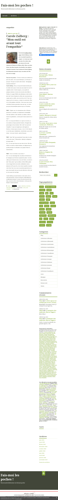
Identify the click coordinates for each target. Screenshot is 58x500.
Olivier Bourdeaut (49, 334)
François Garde (43, 335)
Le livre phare (43, 386)
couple (42, 193)
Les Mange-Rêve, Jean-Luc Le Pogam (47, 85)
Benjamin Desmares (50, 341)
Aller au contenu (5, 1)
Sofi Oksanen (46, 365)
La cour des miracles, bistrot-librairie (47, 393)
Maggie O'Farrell (52, 369)
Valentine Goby (49, 361)
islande (47, 206)
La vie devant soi (45, 383)
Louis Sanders (45, 339)
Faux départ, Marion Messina (46, 95)
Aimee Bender (46, 355)
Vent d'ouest (46, 397)
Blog (42, 235)
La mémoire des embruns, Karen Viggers (47, 311)
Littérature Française (46, 256)
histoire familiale (10, 187)
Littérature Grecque (46, 259)
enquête (48, 209)
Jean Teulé (47, 353)
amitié (41, 186)
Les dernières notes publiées (29, 494)
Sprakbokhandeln (44, 416)
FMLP (41, 310)
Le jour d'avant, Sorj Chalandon (46, 162)
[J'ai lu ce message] (56, 497)
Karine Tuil (47, 350)
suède (48, 199)
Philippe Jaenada (47, 376)
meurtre (48, 196)
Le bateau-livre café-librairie (48, 392)
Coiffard (44, 396)
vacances (49, 222)
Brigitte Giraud (43, 349)
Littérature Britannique (47, 250)
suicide (55, 196)
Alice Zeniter (45, 359)
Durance (53, 397)
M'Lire (41, 401)
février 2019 (42, 444)
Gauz (40, 344)
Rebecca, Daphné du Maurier (45, 153)
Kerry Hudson (51, 342)
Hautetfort (32, 493)
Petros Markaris (47, 344)
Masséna (44, 405)
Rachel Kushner (46, 356)
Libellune (48, 394)
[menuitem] (5, 15)
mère (41, 206)
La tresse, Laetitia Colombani (45, 133)
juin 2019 (41, 440)
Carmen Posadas (46, 366)
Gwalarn (41, 384)
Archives (14, 16)
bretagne (42, 212)
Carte (41, 427)
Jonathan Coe (43, 342)
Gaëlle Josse (50, 370)
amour (46, 219)
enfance (42, 199)
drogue (52, 203)
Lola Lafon (47, 345)
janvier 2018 (42, 457)
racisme (53, 206)
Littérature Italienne (46, 262)
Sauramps (42, 410)
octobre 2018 (42, 448)
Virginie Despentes (47, 340)
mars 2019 (42, 442)
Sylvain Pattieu (50, 343)
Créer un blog (26, 493)
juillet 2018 (42, 451)
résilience (42, 222)
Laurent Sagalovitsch (45, 372)
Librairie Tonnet (49, 412)
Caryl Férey (45, 368)
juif (41, 219)
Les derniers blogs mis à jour (19, 494)
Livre (24, 187)
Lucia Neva (47, 352)
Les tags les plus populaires (39, 494)
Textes (42, 286)
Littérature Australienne (47, 247)
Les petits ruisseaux (48, 406)
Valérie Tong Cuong (51, 374)
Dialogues (41, 388)
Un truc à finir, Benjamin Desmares (47, 143)
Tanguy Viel (50, 373)
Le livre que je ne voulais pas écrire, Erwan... (48, 301)
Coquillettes (45, 413)
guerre (52, 219)
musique (42, 190)
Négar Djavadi (51, 336)
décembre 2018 (43, 446)
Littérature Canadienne (47, 253)
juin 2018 (41, 453)
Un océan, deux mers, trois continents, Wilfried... (48, 124)
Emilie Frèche (43, 375)
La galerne (54, 407)
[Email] (48, 61)
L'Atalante (42, 398)
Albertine (41, 417)
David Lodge (51, 335)
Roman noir (44, 283)
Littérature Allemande (47, 241)
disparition (43, 215)
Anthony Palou (47, 362)
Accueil (4, 16)
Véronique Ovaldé (44, 358)
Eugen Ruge (53, 357)
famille (49, 190)
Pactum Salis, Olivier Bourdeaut (46, 75)
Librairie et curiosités (47, 389)
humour (42, 209)
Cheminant (52, 390)
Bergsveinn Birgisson (49, 348)
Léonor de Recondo (44, 357)
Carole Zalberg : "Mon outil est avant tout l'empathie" (17, 41)
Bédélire (45, 402)
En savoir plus (18, 498)
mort (51, 193)
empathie (23, 186)
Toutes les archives (44, 462)
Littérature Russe (45, 268)
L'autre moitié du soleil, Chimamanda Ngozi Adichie (47, 105)
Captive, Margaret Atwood (47, 115)
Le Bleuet (53, 388)
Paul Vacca (44, 369)
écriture (28, 186)
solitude (49, 212)
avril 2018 (42, 455)
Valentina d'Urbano (47, 347)
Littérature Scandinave (47, 271)
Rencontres (44, 280)
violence (42, 225)
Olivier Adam (43, 370)
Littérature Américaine (47, 244)
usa (47, 193)
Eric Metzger (42, 336)
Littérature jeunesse (46, 265)
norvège (49, 225)
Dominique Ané (47, 360)
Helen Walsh (46, 351)
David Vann (46, 367)
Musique (43, 277)
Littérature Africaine (46, 238)
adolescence (51, 215)
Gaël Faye (48, 333)
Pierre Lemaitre (48, 332)
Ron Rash (54, 356)
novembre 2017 (43, 459)
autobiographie (44, 203)
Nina (40, 301)
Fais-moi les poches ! (17, 5)
